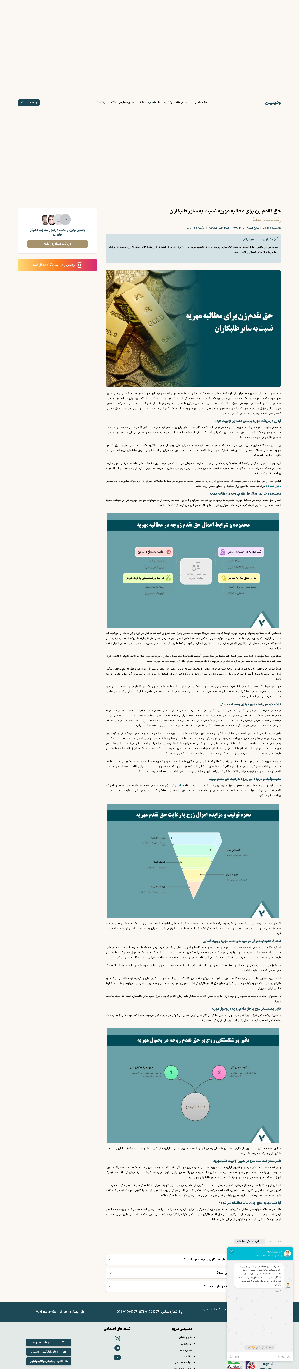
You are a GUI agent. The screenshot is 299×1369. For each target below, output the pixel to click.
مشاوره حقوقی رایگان (122, 103)
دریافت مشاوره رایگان (57, 244)
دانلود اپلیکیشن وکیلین (44, 1352)
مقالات (188, 1356)
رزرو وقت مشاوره (42, 1342)
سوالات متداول (183, 1363)
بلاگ (141, 103)
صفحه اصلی (200, 103)
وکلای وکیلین (185, 1338)
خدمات (156, 103)
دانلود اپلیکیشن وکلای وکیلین (46, 1361)
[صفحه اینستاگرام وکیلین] (117, 1339)
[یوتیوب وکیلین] (117, 1358)
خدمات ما (186, 1344)
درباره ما (101, 103)
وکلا (169, 103)
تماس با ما (185, 1350)
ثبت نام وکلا (182, 103)
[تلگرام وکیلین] (117, 1349)
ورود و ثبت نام (29, 103)
